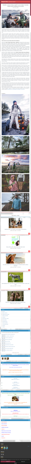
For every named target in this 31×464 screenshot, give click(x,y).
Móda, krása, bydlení (16, 7)
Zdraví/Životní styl (5, 321)
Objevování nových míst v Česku (6, 341)
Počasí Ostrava (15, 384)
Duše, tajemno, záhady (6, 318)
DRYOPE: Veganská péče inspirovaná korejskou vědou (15, 302)
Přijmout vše (8, 461)
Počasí (28, 446)
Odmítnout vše (23, 461)
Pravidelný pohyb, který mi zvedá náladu (7, 339)
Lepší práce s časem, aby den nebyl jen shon (7, 348)
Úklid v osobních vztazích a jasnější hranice (7, 337)
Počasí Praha (15, 378)
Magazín (4, 311)
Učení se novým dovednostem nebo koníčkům (7, 344)
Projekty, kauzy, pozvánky (6, 314)
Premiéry (4, 325)
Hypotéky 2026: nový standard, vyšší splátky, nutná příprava (15, 229)
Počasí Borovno (15, 387)
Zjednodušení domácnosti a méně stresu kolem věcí (8, 346)
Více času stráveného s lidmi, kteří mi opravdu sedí (8, 334)
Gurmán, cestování (5, 322)
